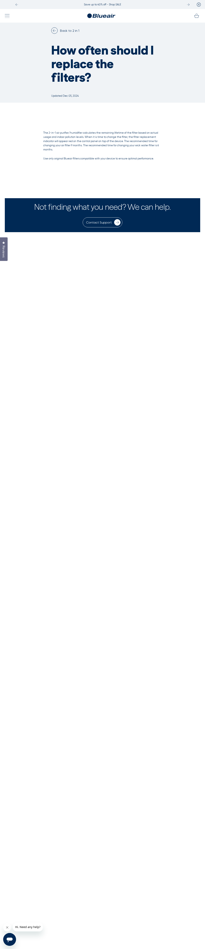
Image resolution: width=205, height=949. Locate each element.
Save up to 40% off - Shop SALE (102, 4)
